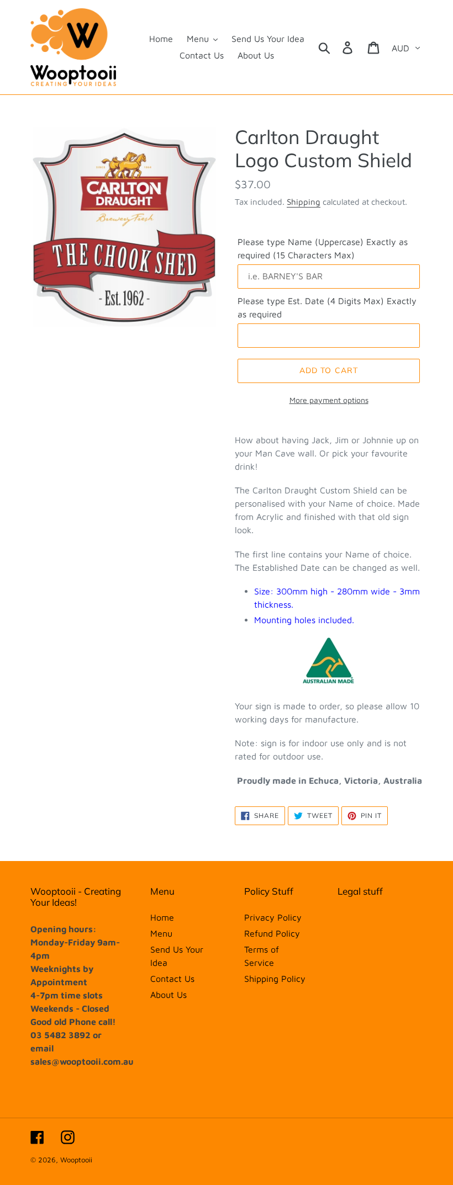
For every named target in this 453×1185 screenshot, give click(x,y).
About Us (168, 995)
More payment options (328, 400)
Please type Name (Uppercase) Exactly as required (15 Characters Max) (323, 248)
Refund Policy (272, 933)
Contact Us (172, 979)
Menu (161, 933)
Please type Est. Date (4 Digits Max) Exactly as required (327, 307)
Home (162, 917)
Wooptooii (76, 1159)
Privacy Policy (273, 917)
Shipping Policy (274, 979)
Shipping (303, 201)
